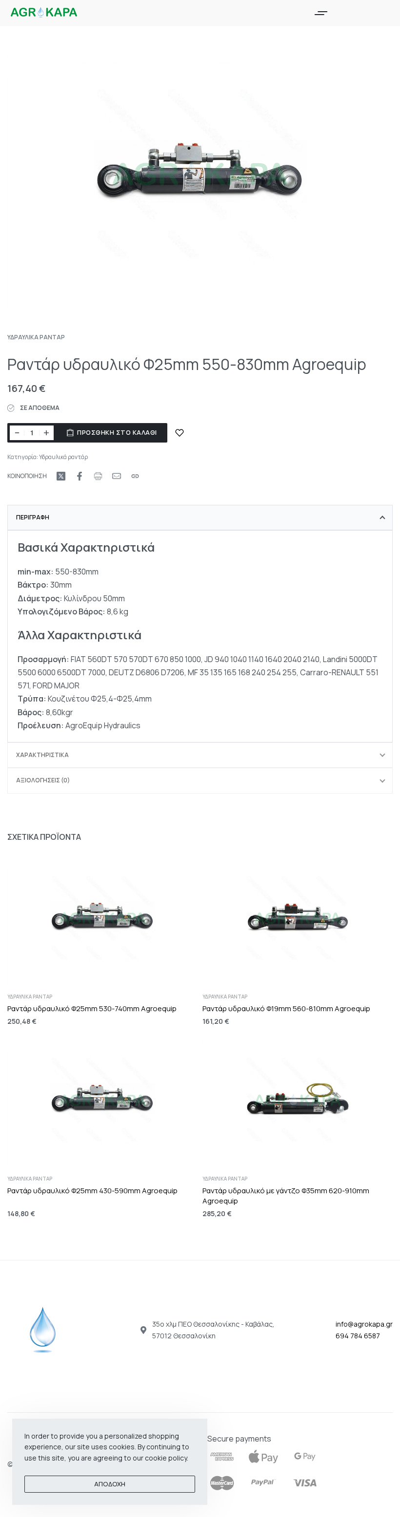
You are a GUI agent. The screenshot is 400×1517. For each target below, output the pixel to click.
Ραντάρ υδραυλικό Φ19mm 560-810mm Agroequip (286, 1008)
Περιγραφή (32, 517)
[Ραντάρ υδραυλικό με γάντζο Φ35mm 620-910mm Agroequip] (297, 1101)
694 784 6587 (358, 1335)
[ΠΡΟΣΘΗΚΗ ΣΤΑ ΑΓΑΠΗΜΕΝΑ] (179, 433)
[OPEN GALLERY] (200, 177)
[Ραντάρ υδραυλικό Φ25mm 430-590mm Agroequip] (102, 1101)
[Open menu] (321, 13)
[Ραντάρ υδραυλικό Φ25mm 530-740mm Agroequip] (102, 919)
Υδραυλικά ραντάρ (36, 337)
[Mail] (116, 476)
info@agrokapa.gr (364, 1324)
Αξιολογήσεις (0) (43, 780)
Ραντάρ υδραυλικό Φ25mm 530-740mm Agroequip (92, 1008)
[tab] (200, 517)
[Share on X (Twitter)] (61, 476)
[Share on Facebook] (79, 476)
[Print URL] (98, 476)
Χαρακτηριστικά (42, 755)
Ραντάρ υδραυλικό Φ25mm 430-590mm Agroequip (92, 1190)
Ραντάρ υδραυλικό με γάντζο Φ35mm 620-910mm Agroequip (285, 1195)
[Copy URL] (135, 476)
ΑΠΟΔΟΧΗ (109, 1484)
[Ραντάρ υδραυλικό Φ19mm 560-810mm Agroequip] (297, 919)
